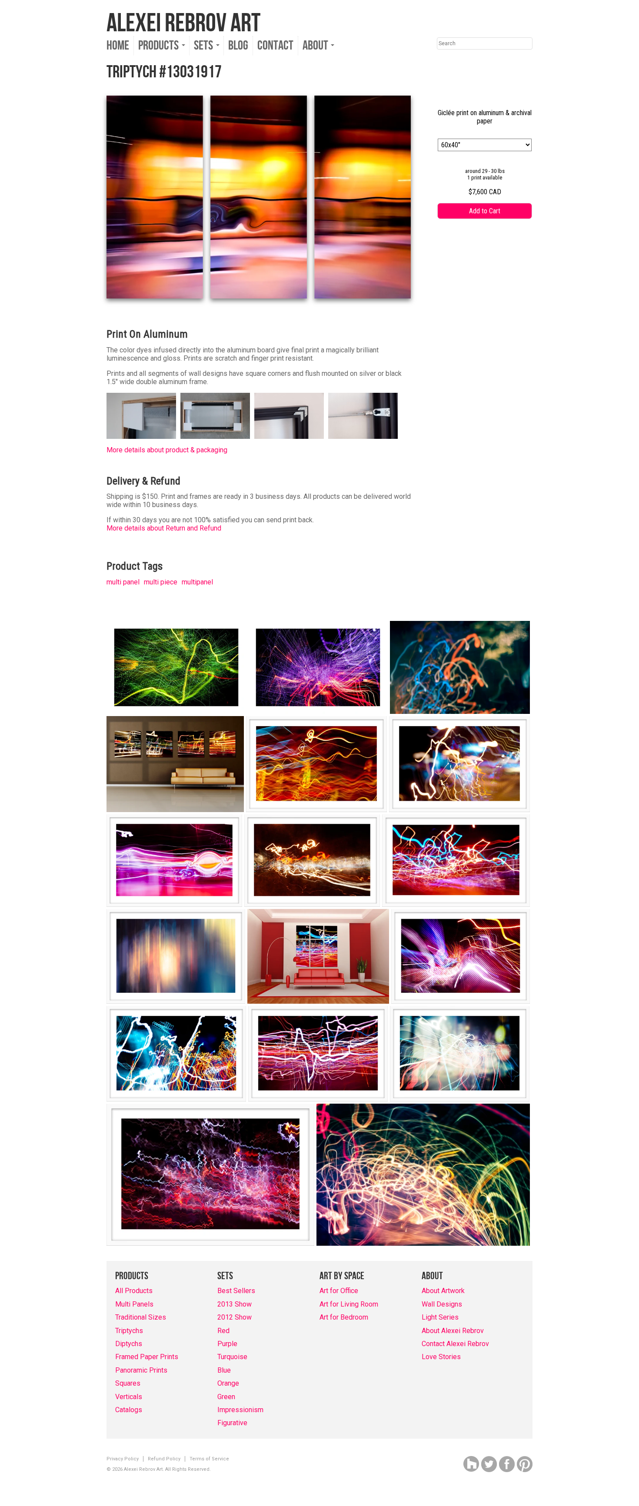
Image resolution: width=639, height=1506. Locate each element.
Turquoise (232, 1357)
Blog (238, 45)
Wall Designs (442, 1304)
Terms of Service (209, 1459)
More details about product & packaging (166, 450)
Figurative (232, 1423)
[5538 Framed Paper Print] (175, 956)
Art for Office (339, 1291)
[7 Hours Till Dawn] (423, 1175)
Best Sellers (236, 1291)
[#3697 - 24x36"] (176, 667)
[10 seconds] (460, 667)
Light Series (440, 1317)
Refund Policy (164, 1459)
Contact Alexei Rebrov (455, 1344)
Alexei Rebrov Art (183, 23)
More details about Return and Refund (163, 528)
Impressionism (240, 1410)
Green (226, 1397)
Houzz (471, 1464)
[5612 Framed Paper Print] (460, 956)
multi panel (123, 582)
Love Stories (441, 1357)
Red (223, 1331)
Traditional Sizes (140, 1317)
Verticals (128, 1397)
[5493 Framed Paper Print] (456, 860)
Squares (127, 1383)
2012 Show (234, 1317)
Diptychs (128, 1344)
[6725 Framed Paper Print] (210, 1175)
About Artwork (443, 1291)
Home (117, 45)
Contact (275, 45)
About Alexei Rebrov (453, 1331)
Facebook (507, 1464)
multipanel (197, 582)
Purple (227, 1344)
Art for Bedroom (344, 1317)
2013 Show (234, 1304)
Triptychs (129, 1331)
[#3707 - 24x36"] (318, 667)
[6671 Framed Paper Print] (459, 1053)
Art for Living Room (349, 1304)
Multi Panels (134, 1304)
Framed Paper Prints (146, 1357)
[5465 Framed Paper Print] (459, 764)
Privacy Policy (122, 1459)
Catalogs (128, 1410)
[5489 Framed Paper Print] (312, 860)
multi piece (160, 582)
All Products (134, 1291)
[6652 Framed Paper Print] (318, 1053)
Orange (228, 1383)
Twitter (489, 1464)
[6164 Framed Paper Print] (176, 1053)
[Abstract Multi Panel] (175, 764)
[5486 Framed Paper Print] (174, 860)
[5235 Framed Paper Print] (316, 764)
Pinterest (524, 1464)
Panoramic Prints (141, 1370)
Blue (224, 1370)
